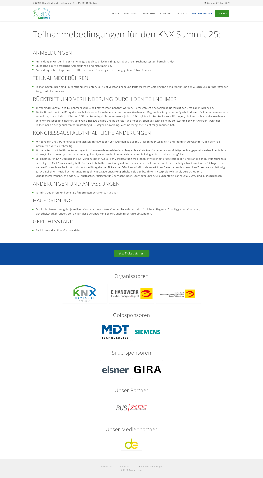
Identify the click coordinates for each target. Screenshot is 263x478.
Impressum (106, 466)
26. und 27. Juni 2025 (218, 3)
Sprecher (149, 13)
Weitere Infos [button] (201, 13)
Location (182, 13)
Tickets (222, 13)
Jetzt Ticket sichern (131, 253)
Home (116, 13)
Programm (131, 13)
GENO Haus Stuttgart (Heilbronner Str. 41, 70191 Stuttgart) (67, 3)
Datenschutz (125, 466)
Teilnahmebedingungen (150, 466)
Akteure (165, 13)
